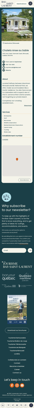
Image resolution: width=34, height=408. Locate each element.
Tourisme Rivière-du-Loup (17, 341)
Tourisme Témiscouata (17, 344)
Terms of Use (17, 399)
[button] (17, 159)
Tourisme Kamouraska (17, 338)
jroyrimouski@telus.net (13, 67)
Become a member (17, 366)
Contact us (17, 373)
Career (17, 369)
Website (8, 70)
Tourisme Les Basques (17, 347)
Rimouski (16, 43)
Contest (17, 363)
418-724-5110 (10, 65)
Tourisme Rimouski (17, 351)
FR (3, 405)
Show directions (24, 180)
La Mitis (17, 354)
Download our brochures (17, 330)
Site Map (17, 400)
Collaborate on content (17, 360)
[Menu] (30, 3)
